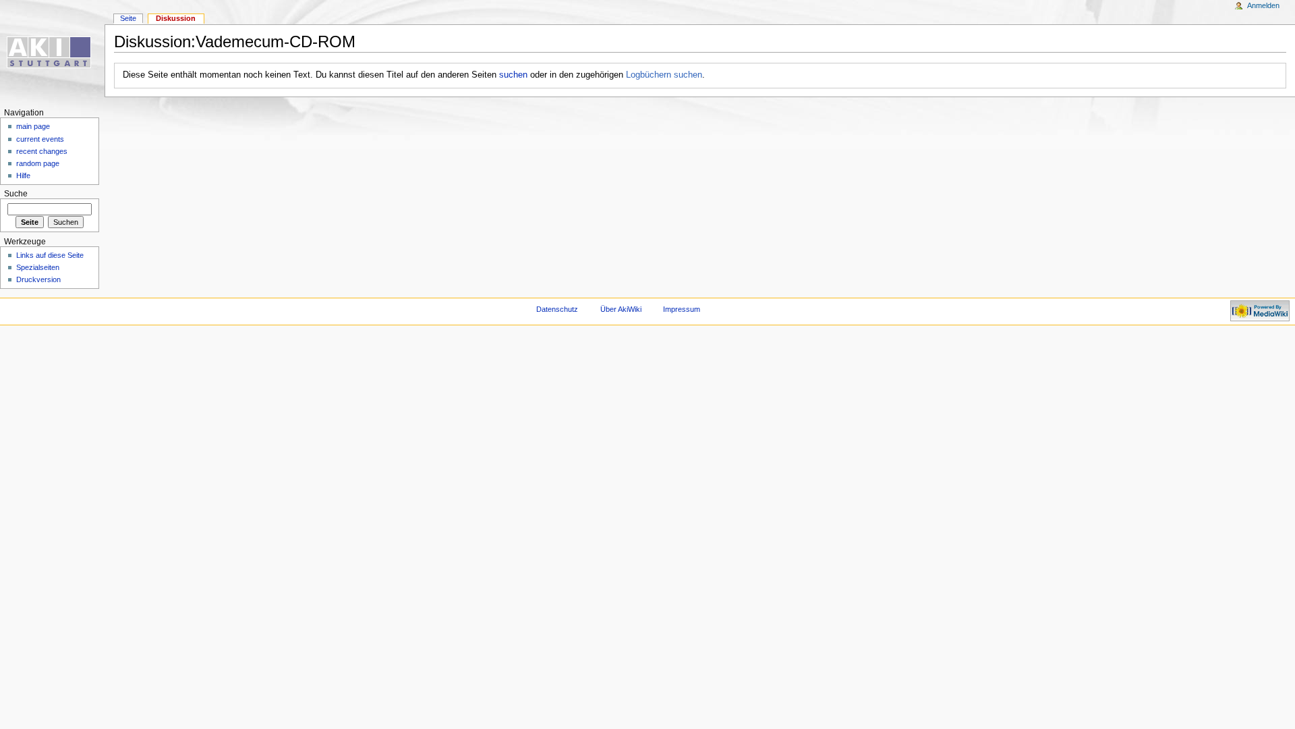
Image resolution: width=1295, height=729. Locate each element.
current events (40, 139)
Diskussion (176, 18)
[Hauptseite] (52, 52)
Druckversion (38, 279)
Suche (16, 194)
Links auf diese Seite (50, 255)
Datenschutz (557, 309)
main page (33, 126)
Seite (128, 18)
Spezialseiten (37, 267)
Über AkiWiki (620, 309)
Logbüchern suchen (664, 75)
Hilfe (23, 175)
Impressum (681, 309)
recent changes (41, 151)
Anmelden (1263, 5)
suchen (513, 75)
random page (37, 163)
